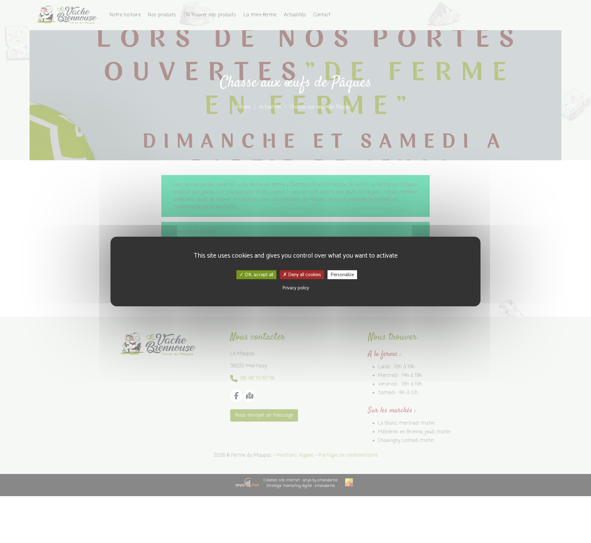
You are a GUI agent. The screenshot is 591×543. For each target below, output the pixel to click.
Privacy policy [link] (295, 288)
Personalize (342, 275)
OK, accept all (258, 275)
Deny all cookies (304, 275)
